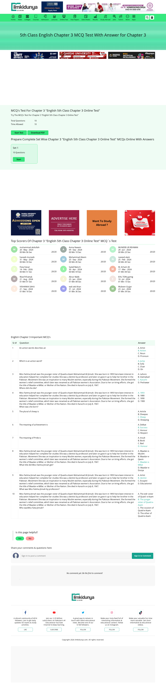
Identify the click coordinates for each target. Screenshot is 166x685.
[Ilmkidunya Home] (24, 7)
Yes (19, 538)
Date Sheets (86, 19)
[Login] (152, 17)
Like (25, 630)
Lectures (54, 19)
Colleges (27, 19)
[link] (52, 6)
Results (95, 19)
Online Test (64, 19)
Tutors (120, 19)
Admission (45, 19)
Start (19, 159)
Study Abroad (105, 19)
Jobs (114, 19)
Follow (83, 630)
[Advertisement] (83, 78)
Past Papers (75, 19)
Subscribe (54, 630)
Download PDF (38, 132)
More (128, 19)
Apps (134, 19)
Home (13, 19)
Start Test (19, 132)
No (30, 538)
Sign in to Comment (142, 556)
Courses (36, 19)
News (20, 19)
